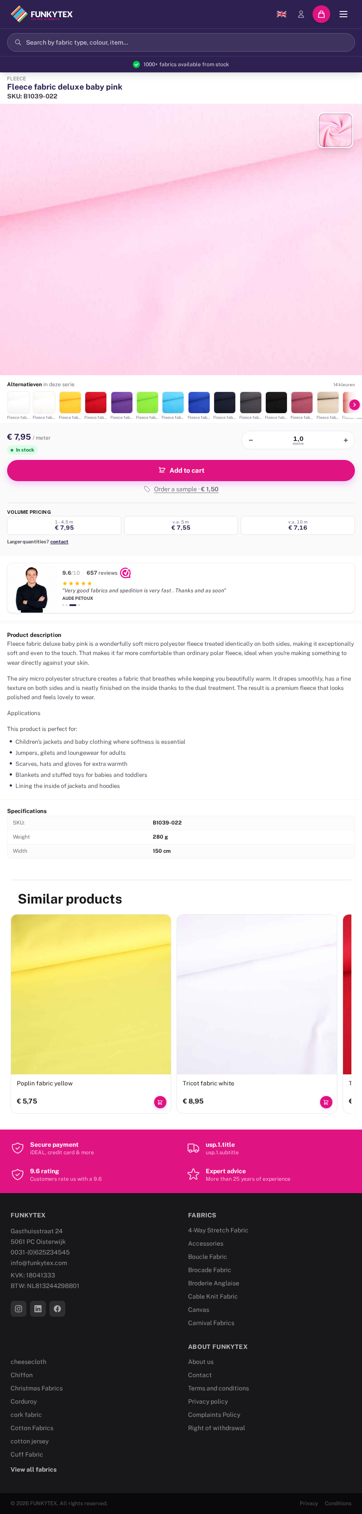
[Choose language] (282, 14)
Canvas (198, 1309)
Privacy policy (208, 1401)
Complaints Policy (214, 1414)
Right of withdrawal (216, 1427)
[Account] (301, 14)
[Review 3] (72, 605)
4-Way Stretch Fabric (218, 1230)
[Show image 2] (335, 130)
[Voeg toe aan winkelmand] (160, 1102)
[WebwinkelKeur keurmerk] (125, 573)
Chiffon (22, 1374)
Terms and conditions (218, 1388)
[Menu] (343, 14)
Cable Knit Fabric (213, 1296)
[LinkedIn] (38, 1309)
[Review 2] (67, 605)
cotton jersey (30, 1441)
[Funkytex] (42, 14)
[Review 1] (63, 605)
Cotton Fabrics (32, 1427)
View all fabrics (34, 1469)
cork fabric (26, 1414)
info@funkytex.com (39, 1262)
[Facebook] (57, 1309)
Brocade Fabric (209, 1269)
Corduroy (24, 1401)
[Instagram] (18, 1309)
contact (59, 541)
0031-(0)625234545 (40, 1252)
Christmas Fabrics (37, 1388)
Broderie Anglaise (213, 1283)
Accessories (205, 1243)
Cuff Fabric (27, 1454)
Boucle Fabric (207, 1256)
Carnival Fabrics (211, 1322)
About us (201, 1361)
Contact (200, 1374)
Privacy (309, 1503)
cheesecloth (28, 1361)
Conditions (338, 1503)
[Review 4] (79, 605)
